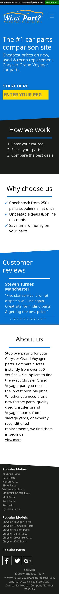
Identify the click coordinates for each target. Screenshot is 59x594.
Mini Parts (8, 497)
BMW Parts (9, 485)
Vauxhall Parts (11, 473)
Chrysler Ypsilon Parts (16, 529)
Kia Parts (7, 505)
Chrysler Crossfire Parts (17, 537)
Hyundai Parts (11, 509)
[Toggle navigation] (51, 16)
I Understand (52, 2)
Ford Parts (8, 477)
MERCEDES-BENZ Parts (16, 493)
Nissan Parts (10, 481)
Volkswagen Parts (13, 489)
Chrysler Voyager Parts (16, 522)
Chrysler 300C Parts (14, 541)
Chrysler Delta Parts (14, 533)
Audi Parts (8, 501)
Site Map (29, 570)
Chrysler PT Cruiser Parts (17, 526)
